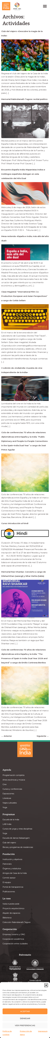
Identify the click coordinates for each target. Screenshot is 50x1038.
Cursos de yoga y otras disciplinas (17, 829)
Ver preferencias (25, 1025)
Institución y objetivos (12, 859)
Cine (5, 784)
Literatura (7, 798)
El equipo (7, 882)
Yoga (5, 807)
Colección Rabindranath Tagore (17, 922)
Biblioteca (7, 918)
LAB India (7, 824)
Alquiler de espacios (11, 913)
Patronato (7, 864)
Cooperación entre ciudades (15, 943)
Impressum (42, 1031)
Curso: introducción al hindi (14, 523)
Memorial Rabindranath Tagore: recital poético (24, 99)
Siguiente (43, 736)
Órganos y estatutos (12, 868)
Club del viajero (9, 842)
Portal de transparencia (13, 887)
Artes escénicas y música (14, 780)
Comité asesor (9, 878)
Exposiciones (8, 793)
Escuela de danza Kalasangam (16, 838)
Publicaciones (9, 891)
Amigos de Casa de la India (15, 873)
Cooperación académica (13, 939)
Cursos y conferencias (12, 789)
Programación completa (13, 775)
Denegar (25, 1018)
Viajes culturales (10, 803)
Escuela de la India (11, 819)
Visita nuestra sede (11, 904)
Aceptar (25, 1011)
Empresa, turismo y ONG (14, 934)
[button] (46, 985)
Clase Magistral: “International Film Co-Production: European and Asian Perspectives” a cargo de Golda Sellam (24, 296)
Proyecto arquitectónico (13, 908)
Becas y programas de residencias (18, 847)
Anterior (6, 736)
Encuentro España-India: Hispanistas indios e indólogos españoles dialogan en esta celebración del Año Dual (23, 174)
